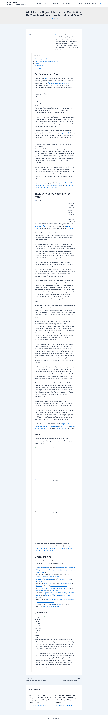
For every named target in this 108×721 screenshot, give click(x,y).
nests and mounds (53, 599)
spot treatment (58, 185)
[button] (48, 3)
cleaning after (64, 548)
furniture (39, 581)
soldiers (52, 606)
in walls (68, 579)
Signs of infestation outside (45, 579)
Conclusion (38, 68)
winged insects (64, 133)
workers (46, 606)
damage (71, 228)
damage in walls (41, 590)
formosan (55, 577)
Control (45, 3)
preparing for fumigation (49, 548)
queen (57, 606)
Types (78, 3)
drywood (51, 83)
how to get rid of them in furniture (46, 187)
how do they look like (59, 593)
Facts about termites (41, 59)
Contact (94, 3)
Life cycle (55, 3)
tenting (53, 546)
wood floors (54, 590)
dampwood (67, 83)
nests (46, 78)
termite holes (48, 583)
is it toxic (39, 586)
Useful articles (39, 66)
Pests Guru (12, 2)
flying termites (47, 593)
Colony (38, 3)
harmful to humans (62, 567)
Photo (37, 63)
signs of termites (40, 226)
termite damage (46, 588)
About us (87, 3)
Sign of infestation (67, 3)
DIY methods (70, 185)
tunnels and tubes (61, 428)
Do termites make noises (58, 586)
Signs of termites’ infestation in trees (46, 61)
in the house (61, 579)
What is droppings (65, 583)
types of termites (43, 567)
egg (53, 604)
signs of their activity (66, 183)
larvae (59, 604)
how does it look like (59, 588)
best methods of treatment (43, 185)
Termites (57, 35)
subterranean (58, 83)
